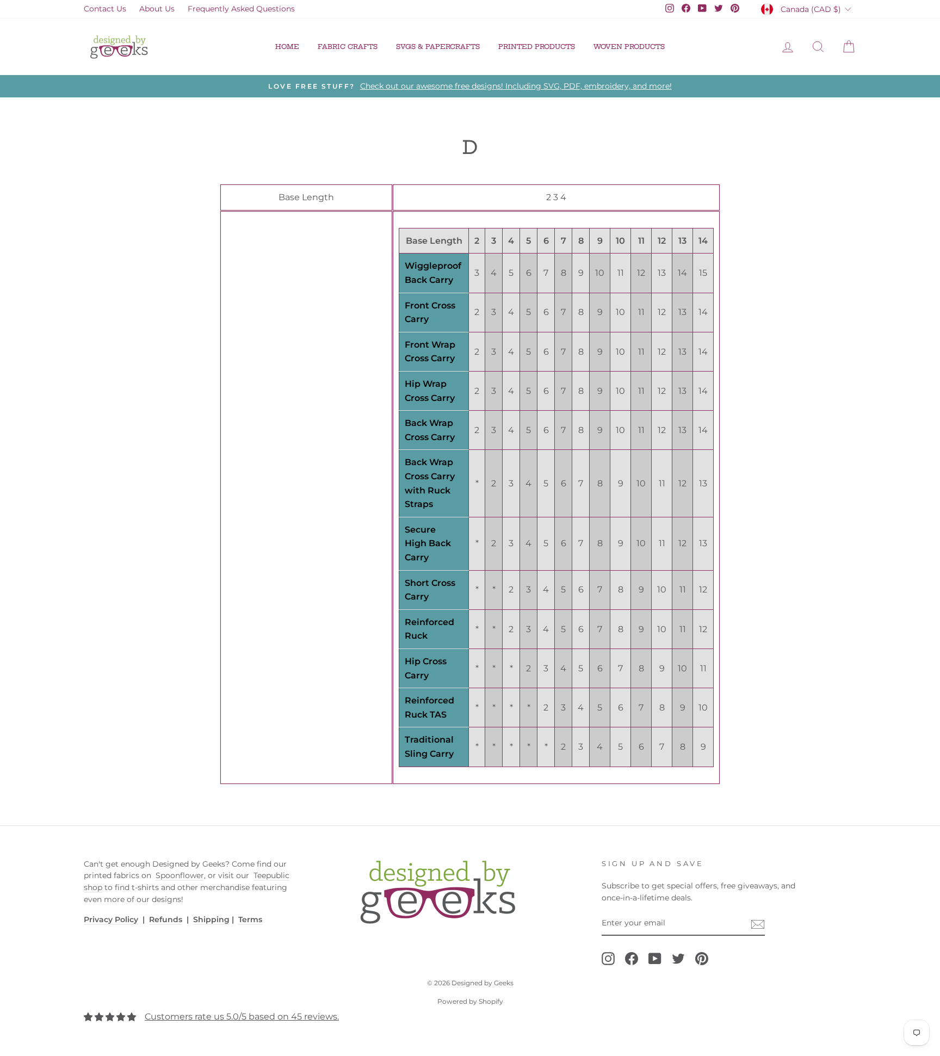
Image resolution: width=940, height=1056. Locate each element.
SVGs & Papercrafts (438, 46)
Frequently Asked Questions (241, 8)
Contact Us (105, 8)
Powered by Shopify (470, 1001)
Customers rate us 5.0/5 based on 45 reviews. (242, 1016)
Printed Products (536, 46)
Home (287, 46)
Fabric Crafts (348, 46)
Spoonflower (180, 875)
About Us (157, 8)
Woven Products (629, 46)
